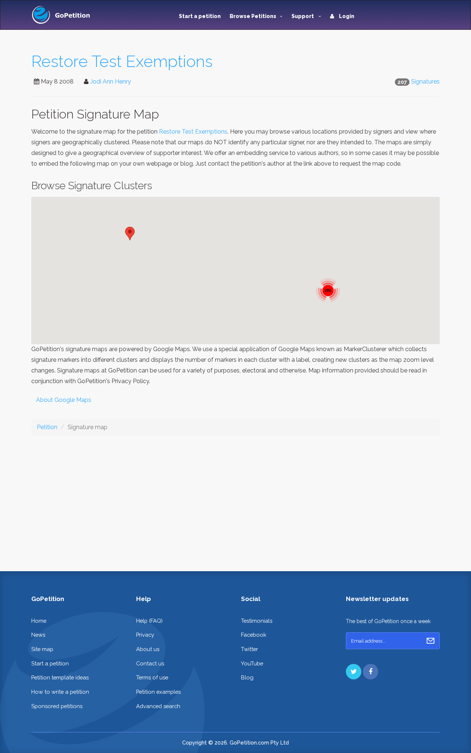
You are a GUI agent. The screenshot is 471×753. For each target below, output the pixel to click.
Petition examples (158, 692)
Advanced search (158, 706)
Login (346, 16)
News (38, 635)
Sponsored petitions (56, 706)
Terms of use (152, 677)
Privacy (145, 635)
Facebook (253, 635)
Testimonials (256, 621)
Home (38, 621)
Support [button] (303, 16)
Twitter (249, 649)
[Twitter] (353, 671)
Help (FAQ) (149, 621)
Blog (247, 677)
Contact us (150, 663)
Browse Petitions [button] (253, 16)
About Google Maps (63, 399)
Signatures (425, 81)
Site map (42, 649)
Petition (47, 427)
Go (430, 641)
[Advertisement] (235, 497)
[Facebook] (370, 671)
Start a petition (200, 16)
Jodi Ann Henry (110, 81)
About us (147, 649)
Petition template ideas (60, 677)
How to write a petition (60, 692)
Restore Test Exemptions (122, 61)
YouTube (252, 663)
